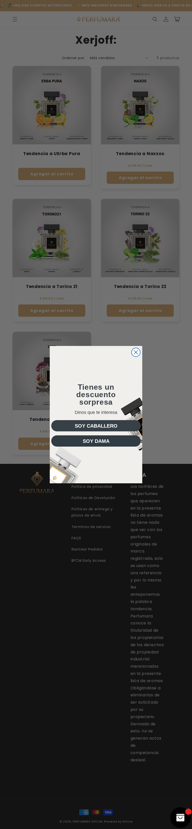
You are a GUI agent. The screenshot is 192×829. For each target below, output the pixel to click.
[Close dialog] (136, 352)
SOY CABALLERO (96, 426)
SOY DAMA (96, 441)
